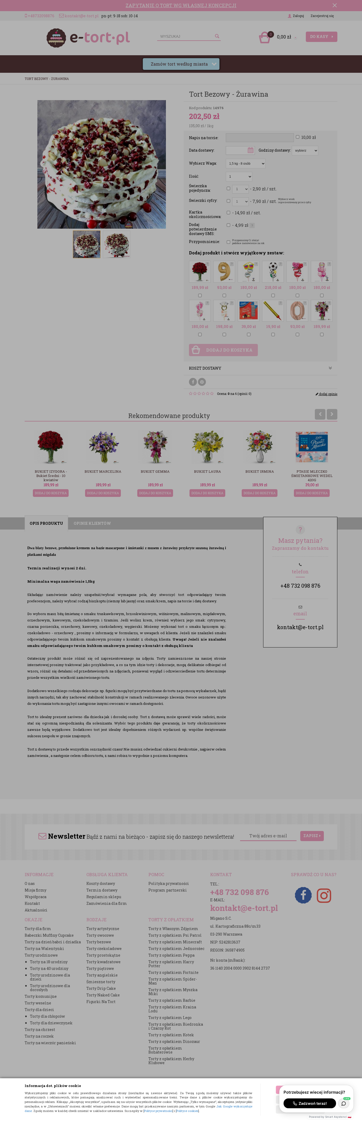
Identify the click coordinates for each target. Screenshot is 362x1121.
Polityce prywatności (158, 1111)
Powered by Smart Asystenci (330, 1117)
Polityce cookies (187, 1111)
